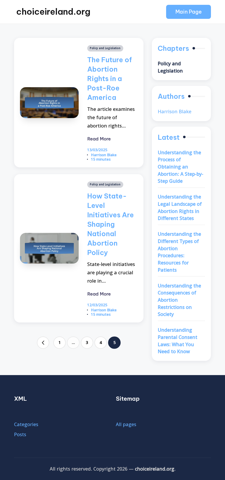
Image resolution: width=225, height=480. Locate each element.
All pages (126, 424)
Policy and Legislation (105, 48)
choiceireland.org (53, 11)
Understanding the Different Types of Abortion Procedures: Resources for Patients (179, 252)
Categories (26, 424)
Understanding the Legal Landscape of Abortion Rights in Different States (180, 207)
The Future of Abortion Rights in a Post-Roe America (109, 78)
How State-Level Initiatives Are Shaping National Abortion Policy (110, 224)
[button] (188, 12)
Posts (20, 434)
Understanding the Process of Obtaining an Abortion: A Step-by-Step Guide (180, 166)
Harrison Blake (174, 111)
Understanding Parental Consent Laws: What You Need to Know (177, 340)
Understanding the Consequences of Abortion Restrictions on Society (179, 299)
